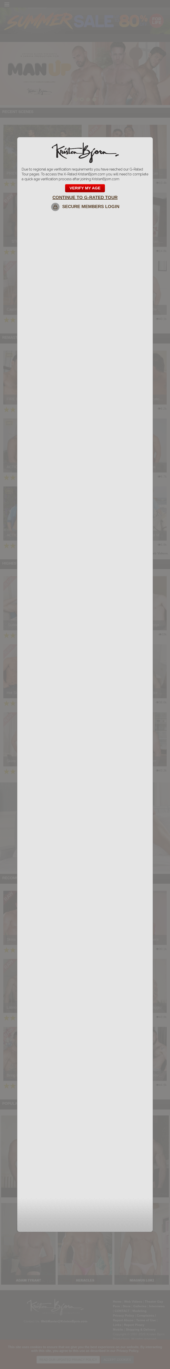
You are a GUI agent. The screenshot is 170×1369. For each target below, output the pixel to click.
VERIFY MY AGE (85, 188)
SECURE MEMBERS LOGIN (89, 206)
